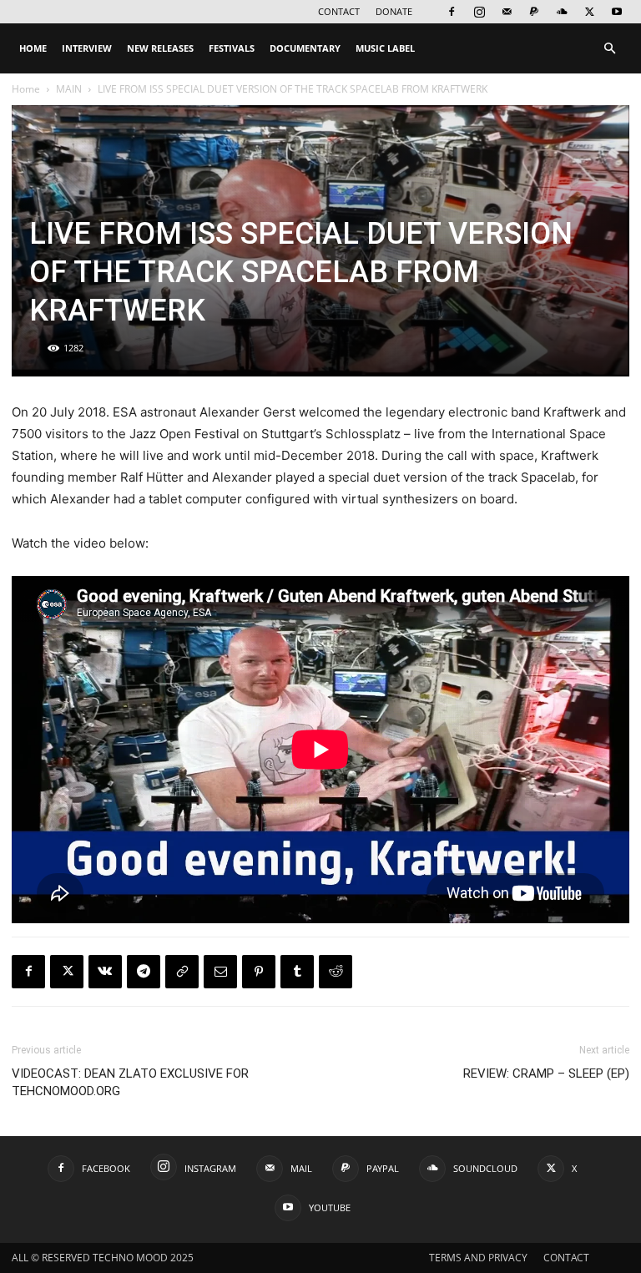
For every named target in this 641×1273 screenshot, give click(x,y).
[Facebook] (451, 11)
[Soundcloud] (561, 11)
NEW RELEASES (160, 48)
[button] (609, 49)
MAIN (69, 89)
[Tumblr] (297, 971)
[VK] (105, 971)
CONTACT (339, 11)
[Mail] (506, 11)
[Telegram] (143, 971)
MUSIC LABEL (385, 48)
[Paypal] (534, 11)
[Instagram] (479, 11)
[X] (589, 11)
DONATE (394, 11)
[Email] (220, 971)
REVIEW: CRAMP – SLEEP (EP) (546, 1073)
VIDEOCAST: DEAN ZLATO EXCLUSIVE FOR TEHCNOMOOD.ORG (130, 1082)
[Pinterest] (258, 971)
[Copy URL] (182, 971)
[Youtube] (616, 11)
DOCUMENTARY (305, 48)
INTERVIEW (87, 48)
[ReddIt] (335, 971)
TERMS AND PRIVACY (478, 1257)
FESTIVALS (232, 48)
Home (26, 89)
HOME (33, 48)
